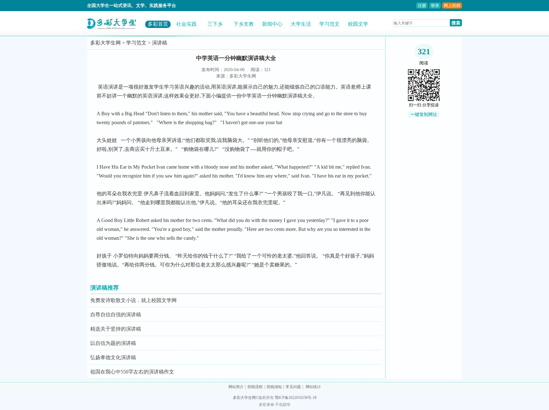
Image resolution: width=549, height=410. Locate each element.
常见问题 (293, 387)
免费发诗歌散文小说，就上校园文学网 (133, 300)
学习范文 (329, 24)
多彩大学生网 (105, 42)
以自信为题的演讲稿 (113, 343)
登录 (435, 5)
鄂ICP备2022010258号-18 (295, 397)
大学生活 (301, 24)
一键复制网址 (423, 114)
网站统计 (313, 387)
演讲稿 (159, 42)
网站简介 (236, 387)
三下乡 (215, 24)
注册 (422, 5)
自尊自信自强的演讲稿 (115, 314)
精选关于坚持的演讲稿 (115, 329)
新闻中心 (272, 24)
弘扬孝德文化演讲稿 (113, 357)
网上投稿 (452, 5)
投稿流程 (255, 387)
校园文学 (358, 24)
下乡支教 (244, 24)
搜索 (455, 22)
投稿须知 (274, 387)
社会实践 (186, 24)
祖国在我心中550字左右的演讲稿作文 (132, 371)
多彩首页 (158, 24)
